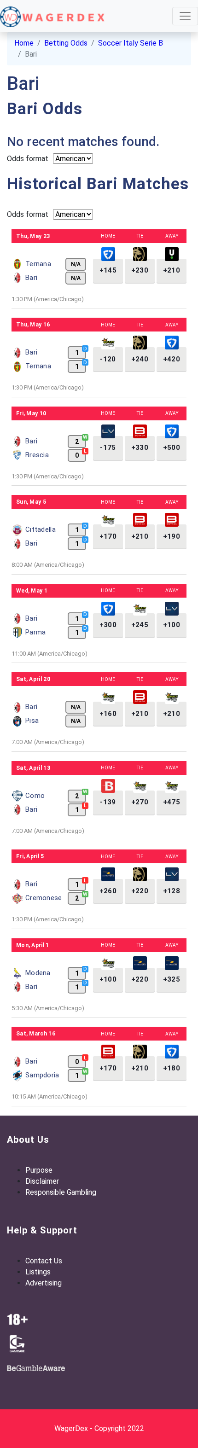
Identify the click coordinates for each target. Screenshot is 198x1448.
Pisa (32, 720)
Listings (38, 1272)
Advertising (43, 1283)
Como (35, 795)
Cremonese (43, 898)
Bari (31, 277)
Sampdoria (42, 1075)
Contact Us (43, 1260)
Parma (35, 632)
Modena (38, 973)
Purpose (38, 1170)
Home (24, 43)
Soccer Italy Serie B (130, 43)
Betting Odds (65, 43)
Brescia (37, 455)
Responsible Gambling (60, 1192)
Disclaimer (42, 1181)
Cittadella (40, 529)
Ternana (38, 264)
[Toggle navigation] (185, 16)
